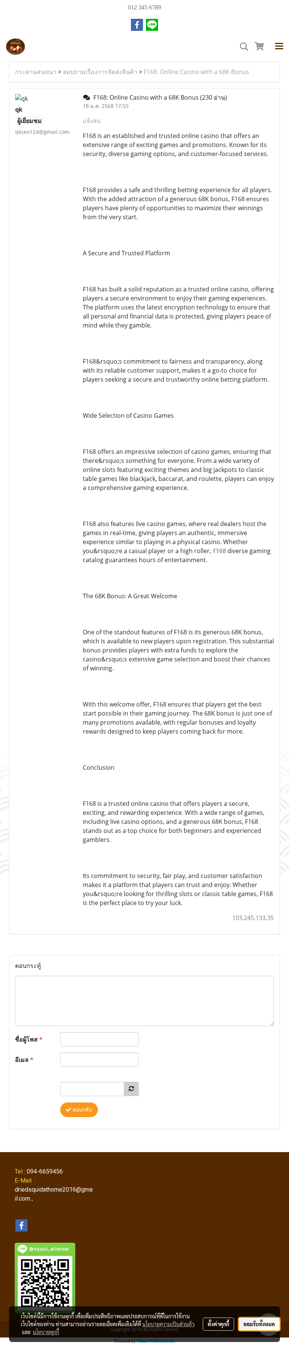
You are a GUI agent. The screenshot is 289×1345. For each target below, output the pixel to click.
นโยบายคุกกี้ (46, 1331)
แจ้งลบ (91, 121)
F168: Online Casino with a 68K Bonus (196, 72)
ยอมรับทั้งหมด (259, 1324)
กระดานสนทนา (35, 72)
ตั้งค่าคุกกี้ (218, 1324)
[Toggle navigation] (279, 46)
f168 (219, 551)
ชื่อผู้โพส (29, 1039)
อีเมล (24, 1059)
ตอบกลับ (81, 1110)
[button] (241, 46)
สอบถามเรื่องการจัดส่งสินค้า (100, 72)
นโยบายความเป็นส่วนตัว (168, 1324)
